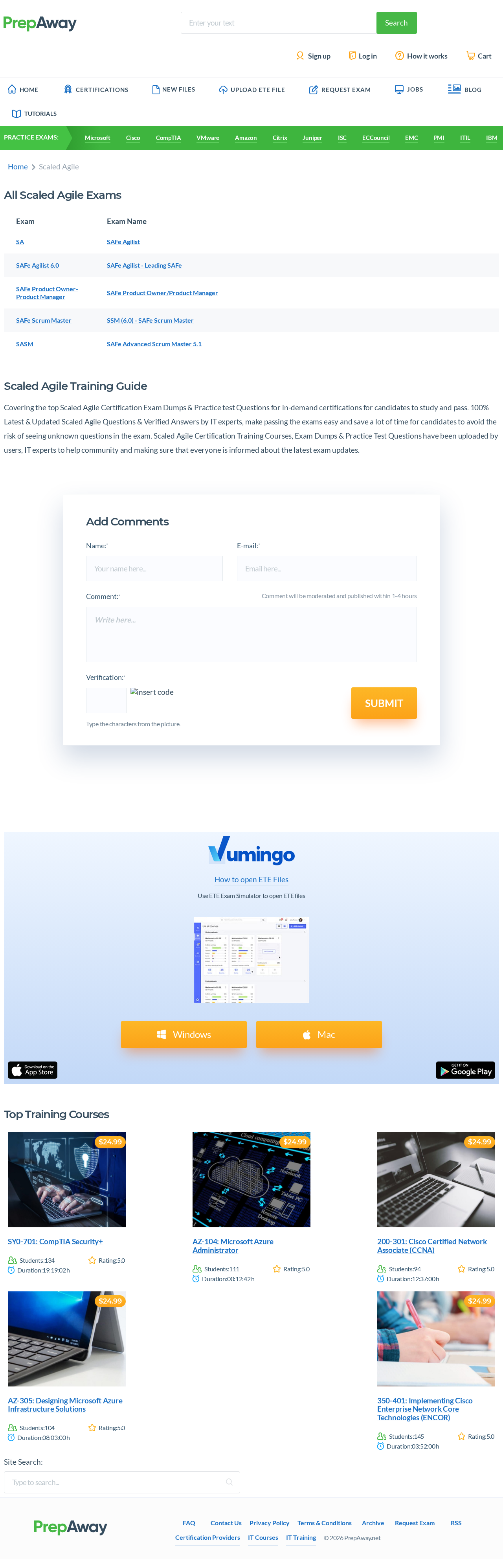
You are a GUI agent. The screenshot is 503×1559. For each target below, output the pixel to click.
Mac (325, 1034)
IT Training (301, 1537)
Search (396, 22)
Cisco (133, 137)
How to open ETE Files (251, 879)
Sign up (318, 56)
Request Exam (345, 89)
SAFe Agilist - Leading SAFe (144, 265)
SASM (24, 343)
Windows (191, 1034)
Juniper (312, 137)
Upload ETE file (257, 89)
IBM (491, 137)
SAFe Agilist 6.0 (37, 265)
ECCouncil (375, 137)
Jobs (415, 89)
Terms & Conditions (324, 1522)
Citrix (280, 137)
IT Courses (263, 1537)
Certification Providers (207, 1537)
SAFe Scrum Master (44, 320)
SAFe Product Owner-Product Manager (47, 292)
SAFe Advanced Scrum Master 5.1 (154, 343)
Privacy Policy (270, 1522)
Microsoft (97, 137)
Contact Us (226, 1522)
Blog (473, 89)
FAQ (189, 1522)
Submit (384, 703)
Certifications (102, 89)
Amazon (246, 137)
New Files (178, 89)
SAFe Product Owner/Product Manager (162, 292)
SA (20, 241)
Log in (367, 56)
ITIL (465, 137)
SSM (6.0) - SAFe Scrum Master (150, 320)
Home (29, 89)
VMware (207, 137)
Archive (373, 1522)
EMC (411, 137)
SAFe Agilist (123, 241)
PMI (439, 137)
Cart (484, 56)
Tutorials (40, 113)
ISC (342, 137)
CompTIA (168, 137)
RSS (456, 1522)
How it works (427, 56)
